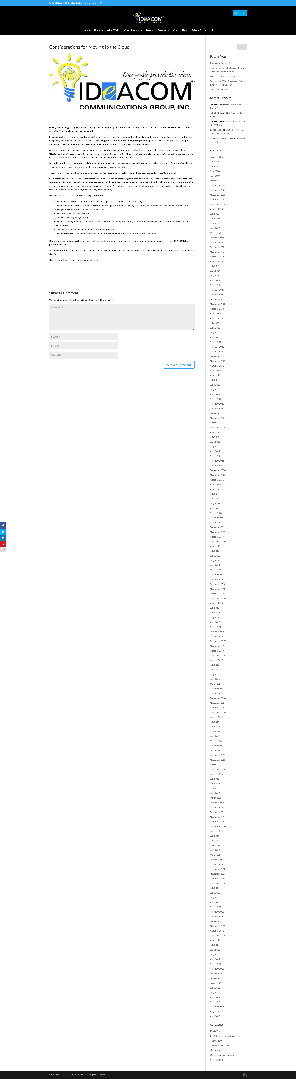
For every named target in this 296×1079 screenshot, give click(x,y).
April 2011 (215, 997)
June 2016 (215, 726)
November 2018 (218, 589)
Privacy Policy (199, 30)
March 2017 (216, 683)
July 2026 (214, 161)
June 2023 (215, 327)
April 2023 (215, 337)
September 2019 (218, 541)
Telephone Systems (219, 1045)
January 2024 (216, 294)
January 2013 (216, 916)
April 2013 (215, 902)
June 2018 (215, 612)
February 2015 (217, 802)
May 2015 (215, 788)
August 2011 (216, 983)
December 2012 (218, 921)
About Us (98, 30)
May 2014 (215, 845)
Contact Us (179, 30)
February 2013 (217, 911)
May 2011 (215, 992)
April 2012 (215, 959)
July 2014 (214, 835)
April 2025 (215, 228)
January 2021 (216, 465)
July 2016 (214, 722)
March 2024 (216, 285)
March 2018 (216, 627)
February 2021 (217, 460)
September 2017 (218, 655)
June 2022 (215, 384)
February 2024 (217, 289)
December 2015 (218, 755)
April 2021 (215, 451)
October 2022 (217, 365)
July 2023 (214, 323)
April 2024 (215, 280)
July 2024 (214, 266)
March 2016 (216, 741)
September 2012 (218, 935)
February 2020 (217, 517)
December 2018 (218, 584)
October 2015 (217, 764)
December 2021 (218, 413)
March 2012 (216, 964)
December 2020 (218, 470)
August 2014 (216, 831)
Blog (148, 30)
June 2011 (215, 987)
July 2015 (214, 778)
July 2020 (214, 494)
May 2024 (215, 275)
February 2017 (217, 688)
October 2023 (217, 308)
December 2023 (218, 299)
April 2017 (215, 679)
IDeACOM (215, 1031)
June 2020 (215, 498)
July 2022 (214, 380)
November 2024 (218, 252)
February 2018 (217, 631)
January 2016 (216, 750)
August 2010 (216, 1011)
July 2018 (214, 607)
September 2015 (218, 769)
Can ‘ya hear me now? (220, 89)
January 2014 (216, 864)
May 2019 (215, 560)
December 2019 (218, 527)
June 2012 (215, 949)
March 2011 (216, 1002)
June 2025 (215, 218)
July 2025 (214, 213)
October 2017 (217, 650)
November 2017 (218, 646)
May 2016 (215, 731)
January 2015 (216, 807)
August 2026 (216, 157)
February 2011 (217, 1006)
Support (162, 30)
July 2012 (214, 945)
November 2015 (218, 759)
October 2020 (217, 479)
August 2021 (216, 432)
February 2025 (217, 237)
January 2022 (216, 408)
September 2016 (218, 712)
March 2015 (216, 797)
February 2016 (217, 745)
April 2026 (215, 176)
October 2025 (217, 199)
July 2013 (214, 888)
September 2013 (218, 883)
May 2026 (215, 171)
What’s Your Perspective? (222, 76)
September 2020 (218, 484)
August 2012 (216, 940)
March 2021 (216, 456)
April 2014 (215, 850)
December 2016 (218, 698)
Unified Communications (222, 1055)
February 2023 (217, 346)
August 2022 (216, 375)
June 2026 (215, 166)
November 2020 (218, 475)
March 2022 (216, 399)
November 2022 (218, 361)
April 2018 (215, 622)
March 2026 (216, 180)
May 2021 (215, 446)
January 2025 (216, 242)
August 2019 (216, 546)
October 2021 (217, 422)
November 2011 (218, 978)
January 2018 (216, 636)
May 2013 (215, 897)
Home (87, 30)
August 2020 (216, 489)
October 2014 (217, 821)
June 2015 (215, 783)
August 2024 (216, 261)
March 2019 (216, 570)
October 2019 (217, 536)
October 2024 (217, 256)
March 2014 (216, 854)
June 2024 (215, 270)
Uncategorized (217, 1050)
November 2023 (218, 304)
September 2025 (218, 204)
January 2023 (216, 351)
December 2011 (218, 973)
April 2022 (215, 394)
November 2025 (218, 194)
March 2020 (216, 513)
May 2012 (215, 954)
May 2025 (215, 223)
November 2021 (218, 418)
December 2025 (218, 190)
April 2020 (215, 508)
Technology (216, 1040)
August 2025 (216, 209)
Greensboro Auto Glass (221, 138)
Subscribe (239, 12)
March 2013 (216, 907)
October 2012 (217, 930)
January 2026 (216, 185)
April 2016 (215, 736)
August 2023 (216, 318)
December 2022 (218, 356)
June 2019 (215, 555)
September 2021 (218, 427)
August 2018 (216, 603)
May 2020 (215, 503)
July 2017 (214, 665)
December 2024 (218, 247)
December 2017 (218, 641)
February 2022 (217, 403)
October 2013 (217, 878)
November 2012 (218, 926)
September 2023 (218, 313)
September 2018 (218, 598)
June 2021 (215, 441)
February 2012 (217, 968)
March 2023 (216, 342)
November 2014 (218, 817)
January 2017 (216, 693)
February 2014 (217, 859)
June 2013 (215, 892)
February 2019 (217, 574)
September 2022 (218, 370)
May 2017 (215, 674)
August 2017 (216, 660)
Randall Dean (216, 129)
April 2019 (215, 565)
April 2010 (215, 1016)
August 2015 (216, 774)
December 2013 (218, 869)
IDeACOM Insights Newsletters (226, 1036)
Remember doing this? (221, 63)
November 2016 (218, 702)
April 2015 (215, 793)
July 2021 (214, 437)
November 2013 (218, 873)
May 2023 (215, 332)
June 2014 (215, 840)
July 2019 (214, 551)
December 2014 (218, 812)
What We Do (113, 30)
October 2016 (217, 707)
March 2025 (216, 233)
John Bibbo (215, 113)
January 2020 (216, 522)
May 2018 (215, 617)
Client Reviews (131, 30)
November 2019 (218, 532)
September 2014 (218, 826)
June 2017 (215, 669)
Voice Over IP (217, 1059)
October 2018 (217, 593)
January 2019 (216, 579)
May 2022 (215, 389)
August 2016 (216, 717)
